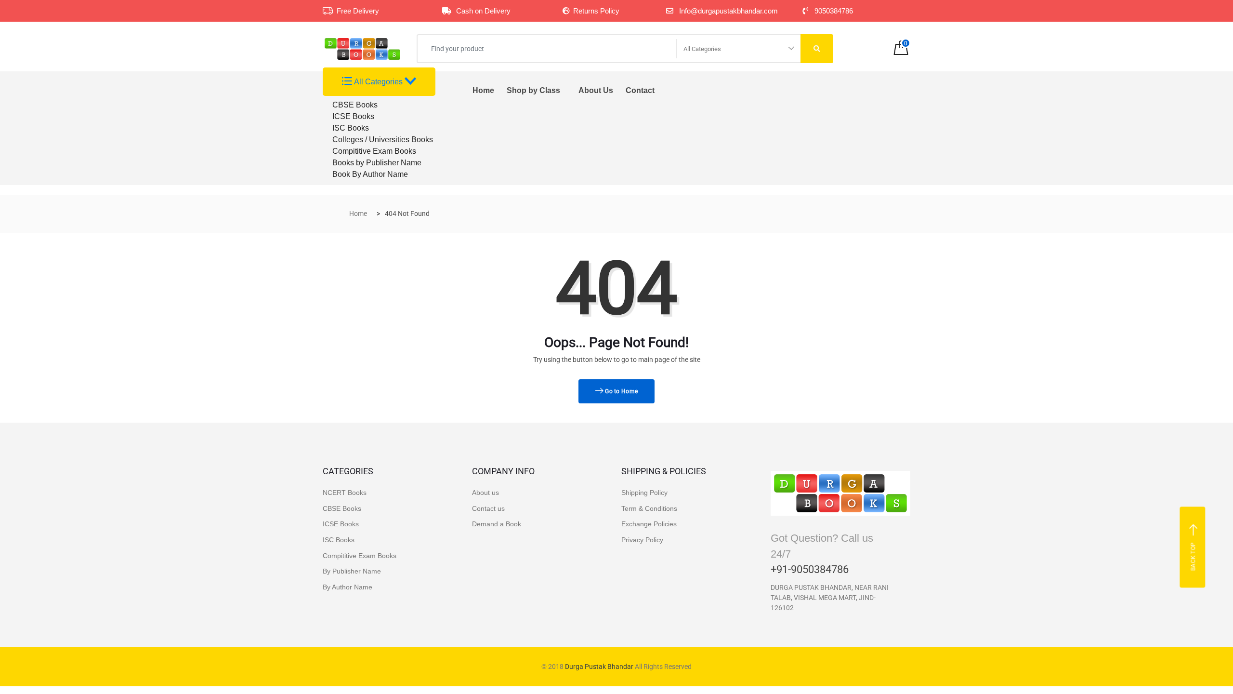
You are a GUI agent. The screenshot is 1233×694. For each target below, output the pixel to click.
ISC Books (350, 128)
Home (483, 90)
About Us (595, 90)
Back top (1193, 556)
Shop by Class (533, 90)
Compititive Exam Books (374, 151)
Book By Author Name (370, 174)
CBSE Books (355, 105)
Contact (640, 90)
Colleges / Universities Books (382, 139)
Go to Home (620, 391)
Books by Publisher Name (376, 163)
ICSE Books (353, 116)
